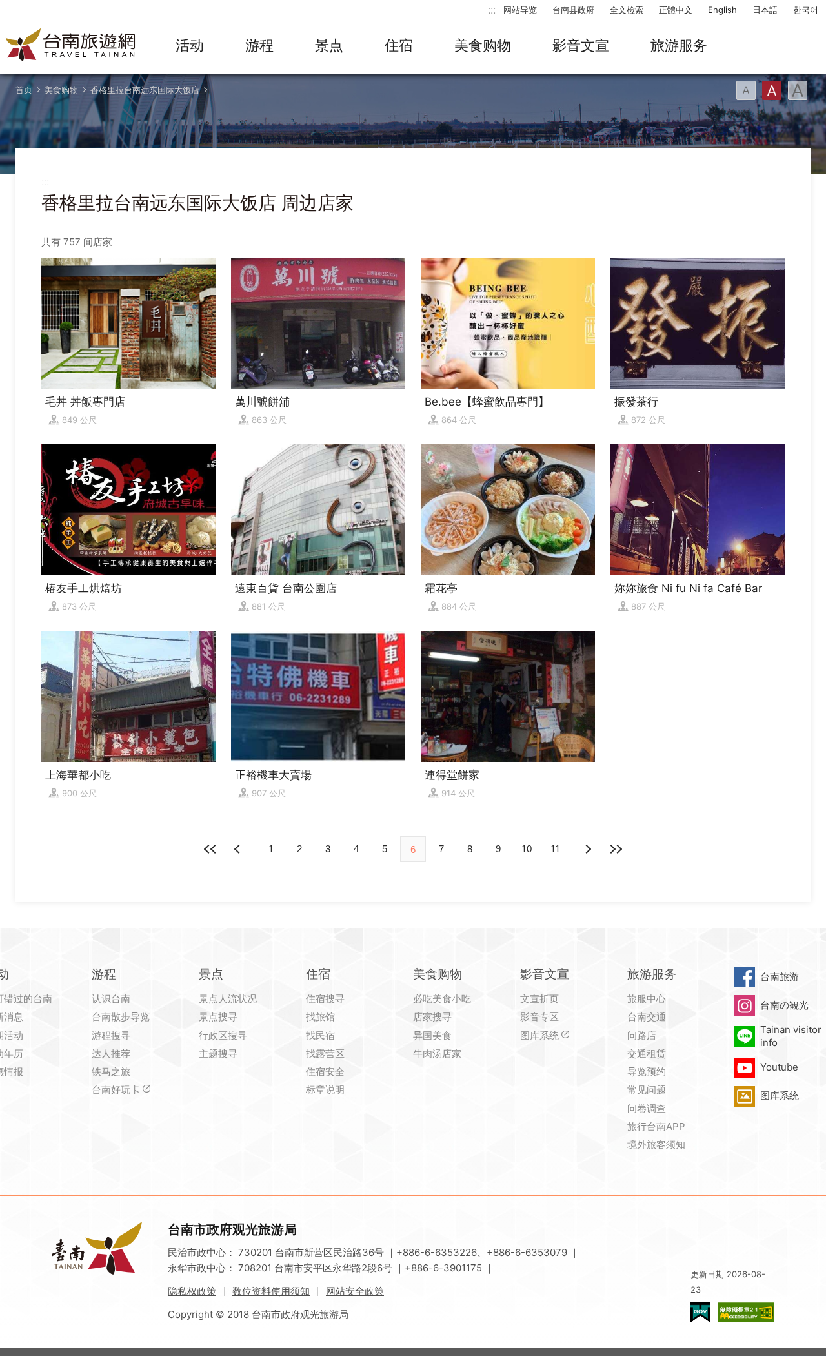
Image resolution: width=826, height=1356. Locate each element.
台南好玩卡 (116, 1090)
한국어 (805, 10)
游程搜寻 (111, 1035)
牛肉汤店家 (437, 1053)
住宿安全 (325, 1071)
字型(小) (746, 90)
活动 (190, 45)
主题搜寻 (218, 1053)
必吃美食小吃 (442, 998)
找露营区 (325, 1053)
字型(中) (771, 90)
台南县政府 (573, 10)
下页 (239, 849)
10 (526, 848)
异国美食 (432, 1035)
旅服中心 (646, 998)
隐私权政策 (192, 1291)
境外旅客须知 (656, 1144)
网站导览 (520, 10)
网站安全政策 (355, 1291)
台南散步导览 (121, 1017)
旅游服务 (678, 45)
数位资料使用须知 (271, 1291)
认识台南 (111, 998)
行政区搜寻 (223, 1035)
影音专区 (539, 1017)
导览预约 (646, 1071)
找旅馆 (320, 1017)
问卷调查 (646, 1108)
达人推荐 (111, 1053)
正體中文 (675, 10)
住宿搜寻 (325, 998)
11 (555, 848)
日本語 (765, 10)
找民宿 (320, 1035)
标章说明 (325, 1090)
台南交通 (646, 1017)
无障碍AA (746, 1312)
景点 (329, 45)
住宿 (399, 45)
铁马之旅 (111, 1071)
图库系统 (539, 1035)
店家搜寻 (432, 1017)
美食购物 (482, 45)
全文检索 (626, 10)
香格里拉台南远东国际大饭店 (144, 90)
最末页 (616, 849)
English (722, 10)
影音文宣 (580, 45)
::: (492, 9)
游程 (259, 45)
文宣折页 (539, 998)
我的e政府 (700, 1312)
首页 (23, 90)
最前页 (210, 849)
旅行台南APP (656, 1126)
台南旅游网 (71, 46)
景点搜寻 (218, 1017)
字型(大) (797, 90)
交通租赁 (646, 1053)
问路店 (641, 1035)
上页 (587, 849)
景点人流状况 (228, 998)
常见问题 (646, 1090)
